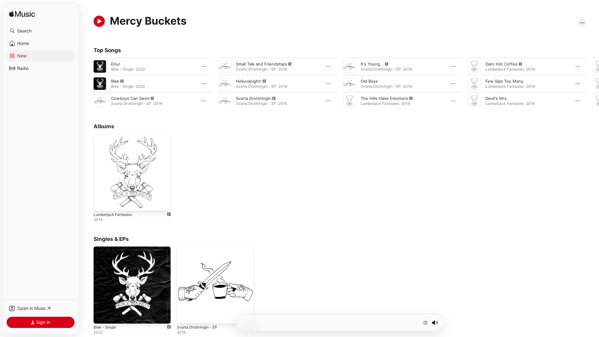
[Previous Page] (87, 84)
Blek (115, 81)
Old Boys (369, 81)
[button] (40, 31)
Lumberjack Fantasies (115, 136)
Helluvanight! (248, 81)
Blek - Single (106, 249)
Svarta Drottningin (253, 98)
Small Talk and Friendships (261, 63)
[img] (22, 14)
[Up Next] (425, 322)
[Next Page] (592, 84)
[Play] (99, 21)
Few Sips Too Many (504, 81)
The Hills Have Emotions (384, 98)
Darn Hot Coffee (501, 63)
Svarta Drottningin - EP (199, 249)
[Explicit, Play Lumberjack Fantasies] (101, 203)
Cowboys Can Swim (130, 98)
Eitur (115, 63)
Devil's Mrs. (496, 98)
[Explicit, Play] (100, 83)
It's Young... (372, 63)
